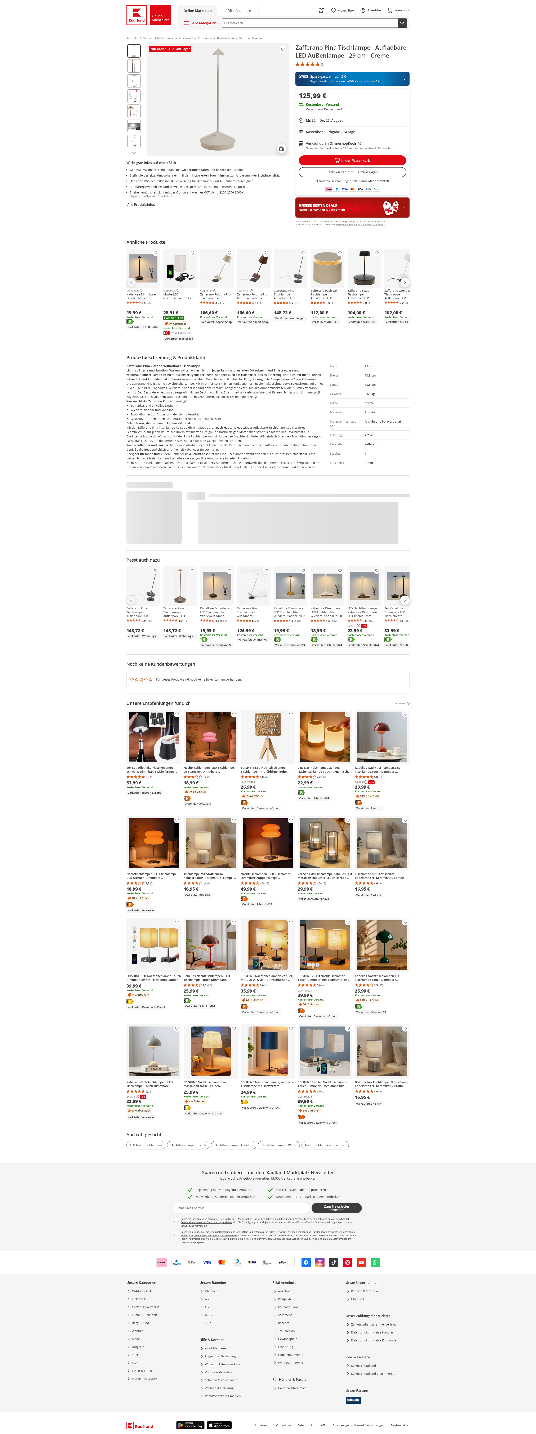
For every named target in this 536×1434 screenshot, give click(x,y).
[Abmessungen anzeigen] (281, 148)
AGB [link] (323, 1425)
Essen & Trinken (143, 1371)
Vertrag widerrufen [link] (218, 1372)
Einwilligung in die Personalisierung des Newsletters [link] (209, 1235)
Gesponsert (132, 290)
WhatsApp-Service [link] (291, 1363)
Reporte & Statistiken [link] (366, 1291)
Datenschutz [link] (305, 1425)
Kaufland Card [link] (288, 1307)
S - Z (208, 1323)
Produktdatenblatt (181, 332)
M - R (208, 1315)
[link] (239, 10)
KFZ (134, 1363)
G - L (208, 1307)
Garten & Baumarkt (145, 1307)
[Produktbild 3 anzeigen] (134, 81)
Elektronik (139, 1299)
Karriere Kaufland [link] (363, 1366)
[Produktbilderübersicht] (134, 99)
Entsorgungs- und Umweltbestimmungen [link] (358, 1425)
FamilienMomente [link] (290, 1355)
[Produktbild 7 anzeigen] (134, 141)
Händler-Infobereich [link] (292, 1388)
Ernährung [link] (285, 1347)
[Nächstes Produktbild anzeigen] (134, 153)
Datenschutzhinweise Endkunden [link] (374, 1340)
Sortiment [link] (285, 1315)
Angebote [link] (284, 1291)
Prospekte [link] (285, 1299)
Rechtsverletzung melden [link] (223, 1396)
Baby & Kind (140, 1323)
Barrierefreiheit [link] (400, 1425)
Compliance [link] (283, 1425)
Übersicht (212, 1291)
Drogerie (138, 1347)
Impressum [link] (262, 1425)
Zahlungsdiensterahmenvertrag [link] (373, 1324)
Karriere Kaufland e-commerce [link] (372, 1374)
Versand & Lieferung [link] (219, 1388)
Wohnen (138, 1331)
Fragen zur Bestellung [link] (220, 1356)
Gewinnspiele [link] (287, 1339)
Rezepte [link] (283, 1323)
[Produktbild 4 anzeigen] (134, 96)
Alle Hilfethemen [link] (216, 1348)
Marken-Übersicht (144, 1379)
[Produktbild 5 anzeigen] (134, 111)
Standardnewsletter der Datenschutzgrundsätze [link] (206, 1222)
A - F (208, 1299)
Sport (135, 1355)
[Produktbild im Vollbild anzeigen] (218, 99)
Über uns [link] (357, 1299)
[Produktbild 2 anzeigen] (134, 66)
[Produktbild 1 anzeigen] (134, 51)
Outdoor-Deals (142, 1291)
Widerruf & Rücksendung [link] (222, 1364)
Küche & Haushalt (144, 1315)
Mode (136, 1339)
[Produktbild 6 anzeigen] (134, 126)
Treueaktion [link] (286, 1331)
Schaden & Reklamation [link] (221, 1380)
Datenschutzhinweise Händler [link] (372, 1332)
